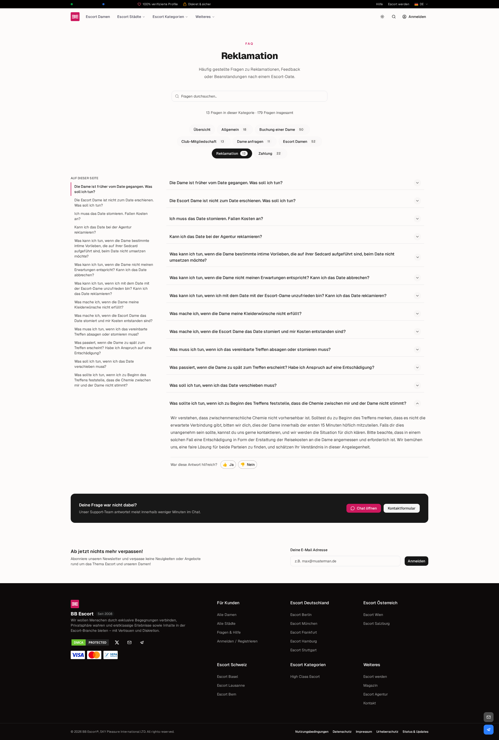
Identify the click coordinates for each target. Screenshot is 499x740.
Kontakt (369, 703)
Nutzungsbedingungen (312, 732)
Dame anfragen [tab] (253, 141)
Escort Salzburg (376, 623)
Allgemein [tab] (233, 129)
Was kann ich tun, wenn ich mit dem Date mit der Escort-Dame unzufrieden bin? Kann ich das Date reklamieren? (111, 288)
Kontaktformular (402, 508)
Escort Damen (98, 16)
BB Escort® (90, 732)
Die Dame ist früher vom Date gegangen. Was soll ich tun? (113, 189)
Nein (247, 464)
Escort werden (398, 4)
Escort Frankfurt (303, 632)
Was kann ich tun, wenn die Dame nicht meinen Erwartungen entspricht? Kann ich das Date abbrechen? (113, 269)
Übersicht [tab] (202, 129)
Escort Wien (373, 614)
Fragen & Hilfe (229, 632)
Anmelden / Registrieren (237, 641)
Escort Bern (226, 694)
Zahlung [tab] (270, 153)
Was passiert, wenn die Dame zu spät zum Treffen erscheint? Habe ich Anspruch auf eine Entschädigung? (113, 347)
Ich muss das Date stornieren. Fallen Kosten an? (111, 216)
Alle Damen (227, 614)
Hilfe (379, 4)
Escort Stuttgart (303, 650)
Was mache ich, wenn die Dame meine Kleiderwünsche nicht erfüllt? (106, 305)
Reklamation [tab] (231, 153)
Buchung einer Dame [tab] (281, 129)
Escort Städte (129, 16)
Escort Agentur (375, 694)
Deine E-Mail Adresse (308, 550)
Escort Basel (227, 676)
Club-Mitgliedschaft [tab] (202, 141)
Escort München (303, 623)
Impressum (364, 732)
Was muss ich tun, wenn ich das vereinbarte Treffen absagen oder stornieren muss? (110, 332)
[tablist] (249, 141)
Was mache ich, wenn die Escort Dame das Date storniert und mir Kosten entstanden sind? (113, 318)
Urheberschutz (387, 732)
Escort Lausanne (231, 685)
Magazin (370, 685)
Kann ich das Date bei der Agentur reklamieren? (103, 230)
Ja (228, 464)
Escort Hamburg (303, 641)
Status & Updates (415, 732)
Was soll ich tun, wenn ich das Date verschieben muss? (104, 364)
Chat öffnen (367, 508)
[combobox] (252, 96)
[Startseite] (75, 16)
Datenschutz (342, 732)
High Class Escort (305, 676)
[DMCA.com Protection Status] (90, 642)
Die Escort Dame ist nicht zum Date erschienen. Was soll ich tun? (114, 203)
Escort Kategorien (168, 16)
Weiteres (203, 16)
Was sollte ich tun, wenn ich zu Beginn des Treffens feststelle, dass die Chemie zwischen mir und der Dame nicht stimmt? (112, 380)
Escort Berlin (301, 614)
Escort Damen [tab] (299, 141)
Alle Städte (226, 623)
